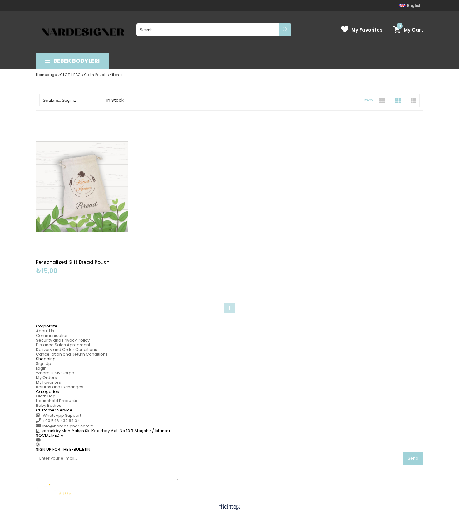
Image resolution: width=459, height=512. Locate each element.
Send (413, 458)
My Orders (46, 378)
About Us (45, 331)
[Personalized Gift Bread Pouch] (82, 186)
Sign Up (43, 364)
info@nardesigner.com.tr (67, 426)
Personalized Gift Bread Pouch (73, 262)
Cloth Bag (46, 396)
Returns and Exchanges (59, 387)
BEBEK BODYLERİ (76, 61)
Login (41, 368)
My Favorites (367, 30)
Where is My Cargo (55, 373)
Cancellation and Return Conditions (72, 354)
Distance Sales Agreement (63, 345)
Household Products (56, 401)
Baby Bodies (48, 405)
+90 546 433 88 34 (61, 421)
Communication (52, 335)
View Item (104, 195)
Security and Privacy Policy (63, 340)
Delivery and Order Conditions (66, 349)
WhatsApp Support (61, 415)
